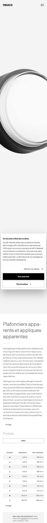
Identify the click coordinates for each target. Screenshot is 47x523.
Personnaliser (22, 284)
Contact (24, 518)
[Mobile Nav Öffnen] (41, 5)
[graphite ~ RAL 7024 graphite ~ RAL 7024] (9, 457)
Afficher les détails (31, 269)
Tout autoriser (23, 276)
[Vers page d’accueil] (7, 4)
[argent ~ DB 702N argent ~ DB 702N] (9, 462)
